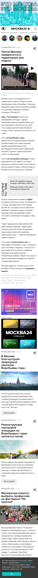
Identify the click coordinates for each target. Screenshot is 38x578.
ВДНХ (29, 277)
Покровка (10, 280)
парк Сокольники (20, 277)
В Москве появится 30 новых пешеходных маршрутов (21, 188)
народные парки (20, 280)
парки (28, 275)
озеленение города (7, 283)
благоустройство (19, 275)
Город (19, 47)
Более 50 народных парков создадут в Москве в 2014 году (22, 182)
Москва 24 (19, 29)
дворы (3, 280)
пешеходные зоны (7, 277)
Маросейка (19, 283)
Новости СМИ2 (6, 318)
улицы (34, 275)
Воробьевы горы (6, 275)
